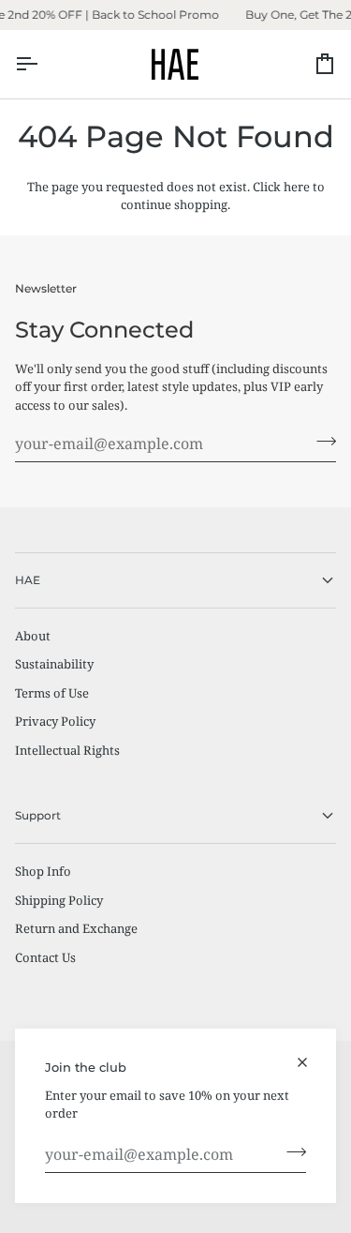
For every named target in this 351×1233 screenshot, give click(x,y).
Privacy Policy (55, 721)
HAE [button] (27, 580)
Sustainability (54, 663)
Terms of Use (52, 692)
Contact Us (45, 957)
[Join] (290, 1152)
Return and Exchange (76, 928)
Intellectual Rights (67, 750)
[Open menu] (43, 64)
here (297, 186)
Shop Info (43, 871)
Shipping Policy (59, 900)
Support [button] (38, 815)
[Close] (310, 1062)
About (33, 635)
